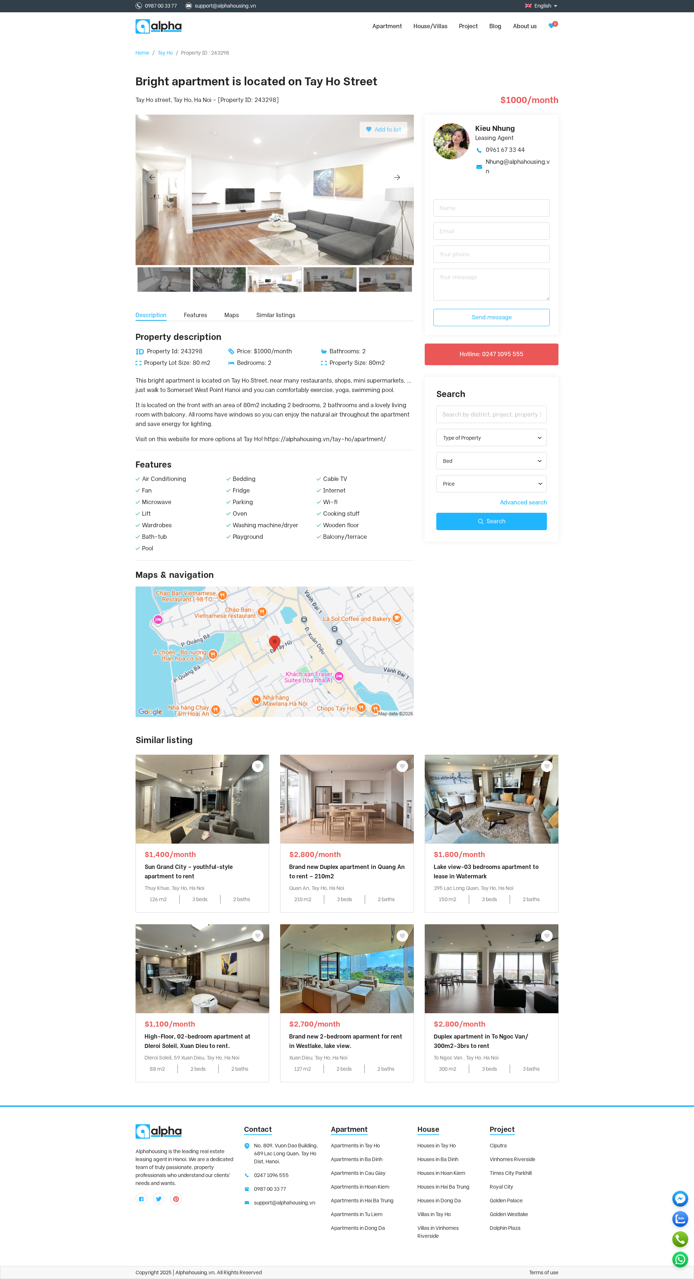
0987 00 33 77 (161, 6)
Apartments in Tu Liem (356, 1214)
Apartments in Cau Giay (358, 1173)
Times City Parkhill (511, 1173)
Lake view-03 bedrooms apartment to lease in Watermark (486, 872)
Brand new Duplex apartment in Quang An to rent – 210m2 (347, 872)
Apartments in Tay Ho (355, 1145)
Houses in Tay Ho (436, 1145)
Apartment (349, 1129)
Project (468, 26)
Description (151, 315)
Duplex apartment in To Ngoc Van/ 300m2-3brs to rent (481, 1041)
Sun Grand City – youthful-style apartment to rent (189, 872)
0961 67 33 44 (505, 149)
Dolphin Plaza (505, 1228)
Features (195, 315)
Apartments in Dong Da (358, 1228)
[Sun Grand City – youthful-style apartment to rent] (202, 798)
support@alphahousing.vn (225, 6)
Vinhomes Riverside (512, 1159)
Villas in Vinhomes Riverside (438, 1232)
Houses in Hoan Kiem (441, 1173)
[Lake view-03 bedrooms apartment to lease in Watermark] (491, 798)
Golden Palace (506, 1200)
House (428, 1129)
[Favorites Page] (551, 26)
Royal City (501, 1187)
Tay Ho (165, 53)
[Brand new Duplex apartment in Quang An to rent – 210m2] (347, 798)
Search (496, 521)
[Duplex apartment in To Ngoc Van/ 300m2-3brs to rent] (491, 968)
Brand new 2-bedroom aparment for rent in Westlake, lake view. (345, 1041)
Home (142, 53)
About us (525, 26)
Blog (495, 26)
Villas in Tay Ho (434, 1214)
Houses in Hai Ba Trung (443, 1187)
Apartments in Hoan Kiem (360, 1187)
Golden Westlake (509, 1214)
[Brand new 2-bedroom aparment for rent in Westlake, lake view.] (347, 968)
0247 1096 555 (271, 1175)
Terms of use (543, 1272)
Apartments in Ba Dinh (356, 1159)
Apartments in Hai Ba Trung (362, 1200)
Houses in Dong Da (439, 1200)
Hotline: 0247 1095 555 (491, 354)
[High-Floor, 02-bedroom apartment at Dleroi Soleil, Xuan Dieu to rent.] (202, 968)
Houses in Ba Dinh (437, 1159)
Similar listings (275, 315)
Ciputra (498, 1145)
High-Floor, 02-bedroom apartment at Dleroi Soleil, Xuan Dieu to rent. (197, 1041)
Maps (231, 315)
